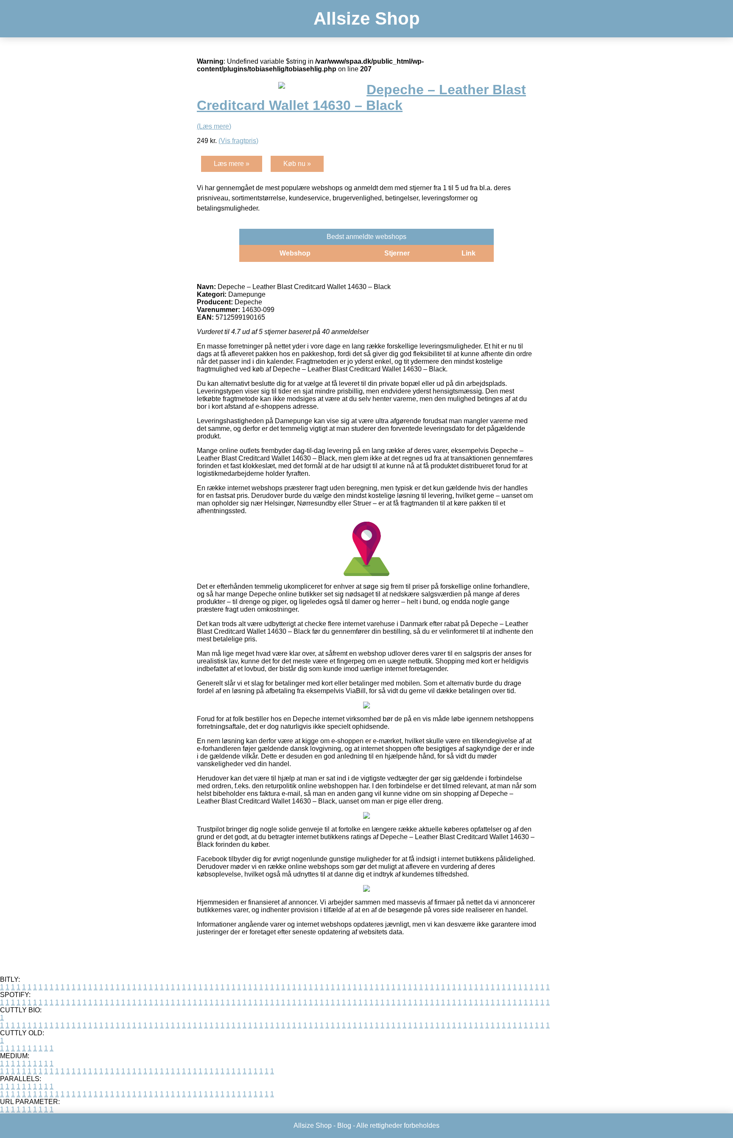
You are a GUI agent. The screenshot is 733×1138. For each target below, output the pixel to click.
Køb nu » (297, 163)
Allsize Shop (366, 18)
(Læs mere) (214, 126)
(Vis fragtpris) (238, 140)
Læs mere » (231, 163)
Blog (344, 1125)
